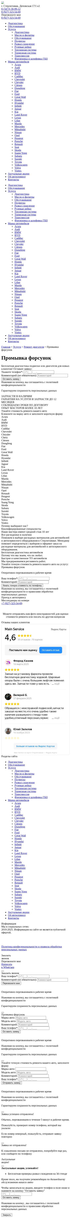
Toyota (18, 161)
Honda (18, 100)
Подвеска (20, 41)
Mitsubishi (20, 129)
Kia (16, 111)
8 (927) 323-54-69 (10, 11)
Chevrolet (20, 79)
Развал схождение (25, 44)
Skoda (18, 150)
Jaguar (18, 108)
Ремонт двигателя (34, 347)
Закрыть (7, 1215)
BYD (17, 73)
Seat (17, 147)
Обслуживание (16, 26)
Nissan (18, 132)
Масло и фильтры (24, 35)
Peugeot (19, 138)
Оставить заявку (11, 379)
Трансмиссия (22, 55)
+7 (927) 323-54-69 (11, 603)
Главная (5, 347)
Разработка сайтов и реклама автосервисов (25, 952)
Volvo (18, 167)
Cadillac (19, 76)
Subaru (18, 156)
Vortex (18, 170)
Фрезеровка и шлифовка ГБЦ (31, 58)
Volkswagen (21, 164)
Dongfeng (20, 88)
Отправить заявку (11, 1083)
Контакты (13, 179)
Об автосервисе (17, 176)
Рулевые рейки (23, 47)
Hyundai (19, 103)
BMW (18, 70)
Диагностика (15, 23)
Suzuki (18, 159)
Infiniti (18, 105)
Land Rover (21, 114)
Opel (17, 135)
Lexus (18, 117)
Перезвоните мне (11, 983)
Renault (19, 144)
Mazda (18, 123)
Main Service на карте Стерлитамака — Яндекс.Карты (35, 753)
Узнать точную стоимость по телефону (22, 585)
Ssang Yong (21, 153)
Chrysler (19, 82)
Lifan (17, 120)
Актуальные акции (18, 173)
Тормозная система (25, 52)
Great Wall (20, 97)
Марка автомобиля (18, 61)
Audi (17, 67)
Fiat (16, 91)
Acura (18, 64)
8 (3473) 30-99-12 (10, 9)
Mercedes (20, 126)
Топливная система (25, 49)
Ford (17, 94)
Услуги (12, 29)
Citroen (18, 85)
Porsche (19, 141)
